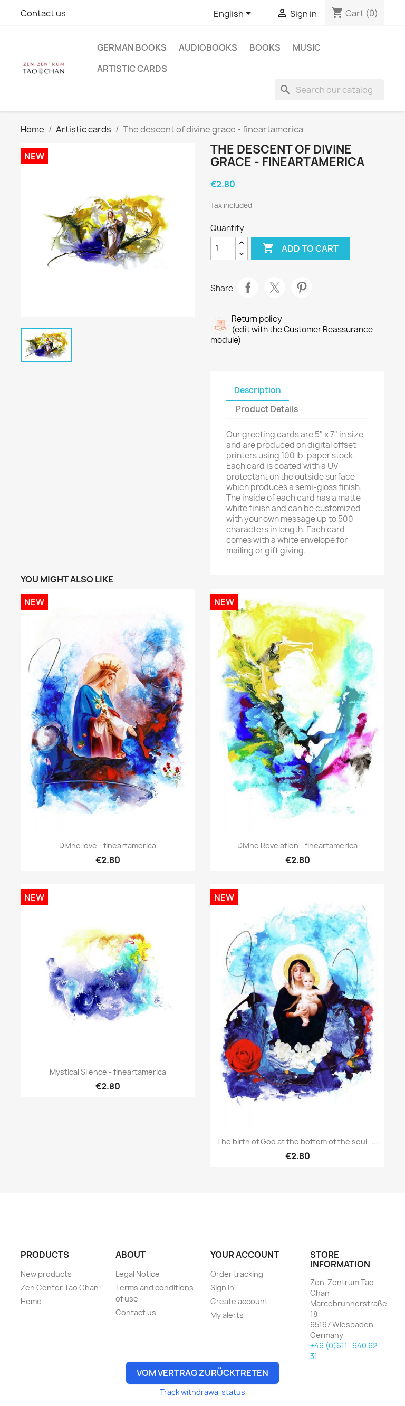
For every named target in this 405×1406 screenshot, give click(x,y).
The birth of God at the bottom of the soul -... (297, 1141)
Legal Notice (137, 1274)
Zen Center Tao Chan (60, 1288)
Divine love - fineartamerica (107, 845)
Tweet (274, 287)
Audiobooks (208, 47)
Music (307, 47)
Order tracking (236, 1274)
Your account (244, 1254)
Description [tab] (257, 390)
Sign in (222, 1288)
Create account (239, 1301)
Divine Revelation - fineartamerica (297, 845)
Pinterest (301, 287)
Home (31, 1301)
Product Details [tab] (267, 409)
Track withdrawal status (202, 1392)
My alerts (227, 1315)
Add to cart (300, 248)
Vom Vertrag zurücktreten (202, 1373)
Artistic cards (132, 68)
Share (247, 287)
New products (46, 1274)
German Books (132, 47)
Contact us (43, 13)
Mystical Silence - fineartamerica (108, 1072)
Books (265, 47)
